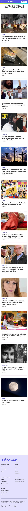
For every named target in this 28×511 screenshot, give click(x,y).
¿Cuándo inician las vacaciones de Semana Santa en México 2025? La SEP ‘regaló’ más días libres (14, 335)
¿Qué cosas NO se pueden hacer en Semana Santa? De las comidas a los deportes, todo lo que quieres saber (14, 171)
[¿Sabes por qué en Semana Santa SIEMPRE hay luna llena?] (14, 387)
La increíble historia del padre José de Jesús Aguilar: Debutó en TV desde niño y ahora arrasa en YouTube (13, 269)
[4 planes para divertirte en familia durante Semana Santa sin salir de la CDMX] (14, 189)
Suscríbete (24, 1)
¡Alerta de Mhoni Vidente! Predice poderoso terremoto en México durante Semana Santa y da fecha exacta (13, 302)
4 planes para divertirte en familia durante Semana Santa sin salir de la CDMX (13, 203)
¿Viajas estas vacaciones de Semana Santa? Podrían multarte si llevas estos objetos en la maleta (13, 71)
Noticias (4, 331)
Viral (3, 34)
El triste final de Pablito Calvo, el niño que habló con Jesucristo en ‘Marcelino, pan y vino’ (13, 368)
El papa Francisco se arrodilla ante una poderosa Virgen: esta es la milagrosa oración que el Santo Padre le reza (12, 236)
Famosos (4, 134)
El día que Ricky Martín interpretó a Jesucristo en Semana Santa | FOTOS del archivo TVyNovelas (13, 138)
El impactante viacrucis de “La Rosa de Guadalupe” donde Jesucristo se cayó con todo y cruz (13, 104)
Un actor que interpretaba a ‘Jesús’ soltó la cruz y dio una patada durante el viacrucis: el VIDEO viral (13, 38)
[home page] (8, 2)
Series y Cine (5, 101)
